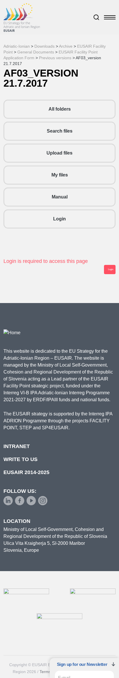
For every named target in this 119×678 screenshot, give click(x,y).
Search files (59, 131)
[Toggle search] (96, 17)
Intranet (16, 446)
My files (59, 174)
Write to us (20, 459)
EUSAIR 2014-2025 (26, 472)
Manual (60, 196)
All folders (60, 109)
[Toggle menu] (110, 17)
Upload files (59, 153)
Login (59, 218)
